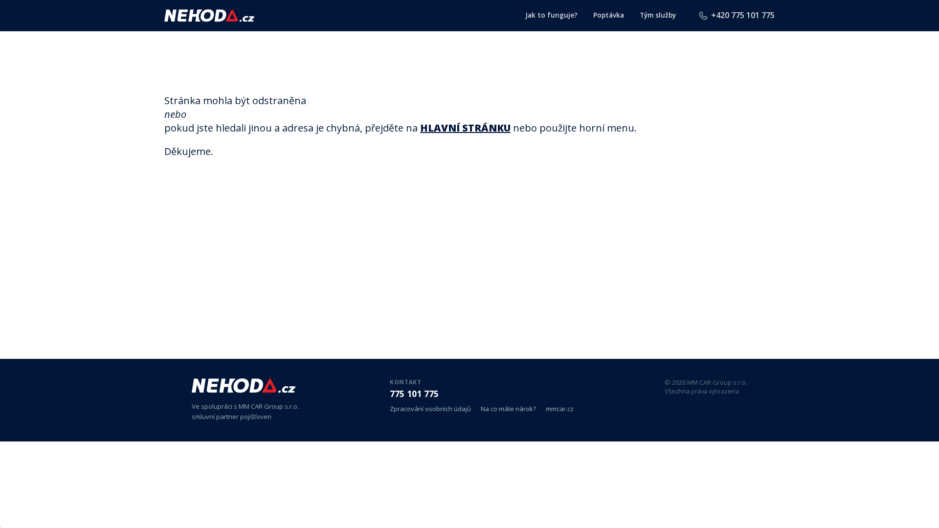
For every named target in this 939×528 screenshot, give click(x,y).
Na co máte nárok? (508, 409)
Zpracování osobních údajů (430, 409)
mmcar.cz (560, 409)
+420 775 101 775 (743, 15)
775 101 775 (414, 393)
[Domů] (209, 15)
